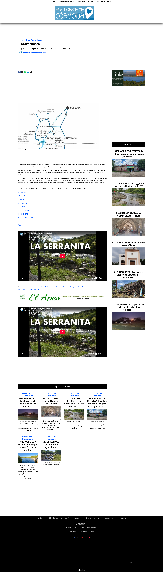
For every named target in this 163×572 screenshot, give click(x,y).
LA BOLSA (21, 199)
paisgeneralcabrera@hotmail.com (81, 531)
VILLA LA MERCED (23, 221)
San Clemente (79, 287)
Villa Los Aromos (33, 289)
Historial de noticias (92, 518)
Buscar (54, 1)
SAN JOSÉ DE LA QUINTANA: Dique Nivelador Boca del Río (28, 446)
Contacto (77, 518)
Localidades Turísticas (85, 1)
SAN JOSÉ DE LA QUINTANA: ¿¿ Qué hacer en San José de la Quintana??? (97, 402)
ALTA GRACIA (22, 192)
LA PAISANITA (22, 203)
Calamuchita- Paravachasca (30, 40)
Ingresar (122, 518)
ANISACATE (21, 196)
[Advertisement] (132, 13)
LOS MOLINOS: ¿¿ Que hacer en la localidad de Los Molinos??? (28, 402)
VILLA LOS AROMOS (24, 225)
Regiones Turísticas (67, 1)
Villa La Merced (22, 289)
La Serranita (58, 287)
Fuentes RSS (108, 518)
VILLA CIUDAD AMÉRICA (25, 218)
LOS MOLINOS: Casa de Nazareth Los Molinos (51, 401)
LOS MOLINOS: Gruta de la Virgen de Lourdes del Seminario (129, 275)
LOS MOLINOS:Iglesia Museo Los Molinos (130, 244)
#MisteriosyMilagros (103, 1)
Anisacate (34, 287)
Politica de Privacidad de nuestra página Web (53, 518)
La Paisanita (49, 287)
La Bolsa (41, 287)
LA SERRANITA (22, 207)
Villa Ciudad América (91, 287)
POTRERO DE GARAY (24, 210)
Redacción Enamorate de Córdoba (35, 52)
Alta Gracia (27, 287)
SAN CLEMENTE (23, 214)
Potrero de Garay (68, 287)
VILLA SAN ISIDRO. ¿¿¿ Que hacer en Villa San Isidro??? (74, 402)
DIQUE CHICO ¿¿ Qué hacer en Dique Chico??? (50, 445)
